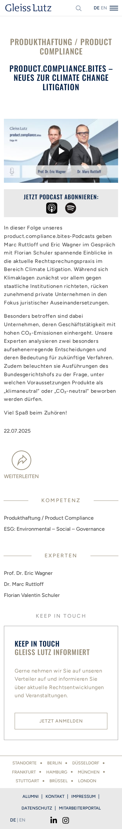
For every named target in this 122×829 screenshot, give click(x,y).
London (87, 780)
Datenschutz (36, 808)
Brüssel (58, 780)
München (89, 772)
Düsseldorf (85, 763)
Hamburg (56, 772)
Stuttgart (27, 780)
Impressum (83, 796)
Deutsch (97, 8)
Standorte (24, 763)
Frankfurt (24, 772)
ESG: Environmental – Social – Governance (54, 529)
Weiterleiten (21, 476)
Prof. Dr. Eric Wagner (28, 573)
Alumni (30, 796)
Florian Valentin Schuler (32, 595)
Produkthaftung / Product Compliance (49, 518)
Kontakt (55, 796)
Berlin (54, 763)
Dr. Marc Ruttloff (24, 584)
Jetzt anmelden (61, 721)
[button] (61, 151)
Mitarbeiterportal (80, 808)
